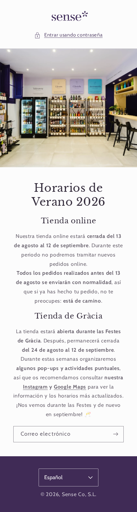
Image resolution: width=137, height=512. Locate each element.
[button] (68, 35)
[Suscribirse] (115, 434)
